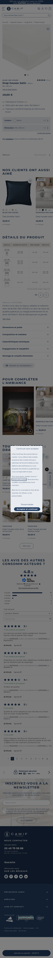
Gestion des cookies (19, 479)
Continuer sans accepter (27, 449)
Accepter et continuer (27, 509)
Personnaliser (27, 504)
